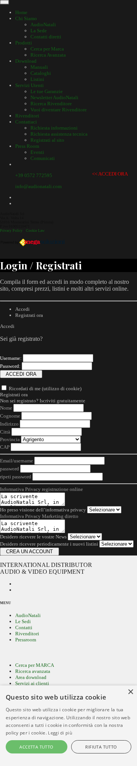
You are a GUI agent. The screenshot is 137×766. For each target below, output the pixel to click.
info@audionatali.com (38, 186)
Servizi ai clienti (32, 683)
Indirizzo (9, 424)
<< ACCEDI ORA (109, 174)
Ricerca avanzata (32, 671)
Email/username (16, 461)
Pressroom (25, 640)
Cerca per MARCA (34, 665)
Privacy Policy (11, 230)
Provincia (10, 439)
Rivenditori (27, 633)
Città (5, 432)
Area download (30, 677)
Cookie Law (35, 230)
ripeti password (15, 477)
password (9, 469)
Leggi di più (60, 733)
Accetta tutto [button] (36, 747)
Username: (11, 358)
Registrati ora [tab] (29, 315)
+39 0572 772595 (33, 175)
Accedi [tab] (22, 309)
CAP (5, 447)
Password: (10, 366)
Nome (6, 408)
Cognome (10, 416)
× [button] (130, 692)
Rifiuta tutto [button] (101, 747)
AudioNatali (28, 615)
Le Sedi (23, 621)
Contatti (23, 627)
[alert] (68, 725)
